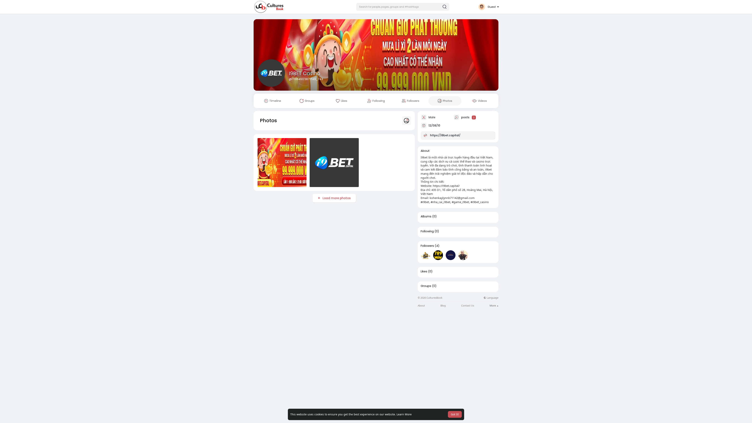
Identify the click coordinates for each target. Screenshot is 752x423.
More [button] (493, 305)
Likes (424, 271)
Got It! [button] (455, 414)
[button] (402, 7)
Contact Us (467, 305)
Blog (443, 305)
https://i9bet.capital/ (445, 135)
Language (492, 297)
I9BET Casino (304, 73)
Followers (427, 245)
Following (427, 231)
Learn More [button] (404, 414)
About (421, 305)
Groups (426, 285)
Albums (426, 216)
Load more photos (337, 198)
